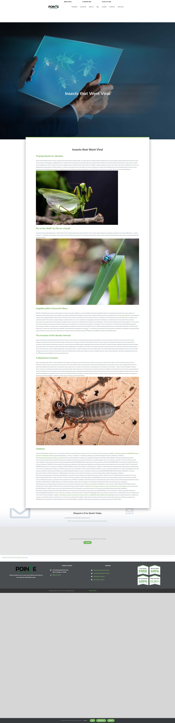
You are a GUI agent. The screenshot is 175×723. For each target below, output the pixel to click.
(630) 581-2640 (87, 1)
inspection (127, 165)
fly (68, 235)
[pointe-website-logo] (54, 5)
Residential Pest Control (101, 570)
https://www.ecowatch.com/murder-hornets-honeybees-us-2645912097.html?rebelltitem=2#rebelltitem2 (86, 495)
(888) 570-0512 (68, 1)
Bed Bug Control (99, 579)
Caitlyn (4, 557)
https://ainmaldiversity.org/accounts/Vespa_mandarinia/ (50, 457)
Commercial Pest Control (101, 573)
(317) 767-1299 (107, 1)
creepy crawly (110, 364)
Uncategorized (18, 557)
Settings (85, 720)
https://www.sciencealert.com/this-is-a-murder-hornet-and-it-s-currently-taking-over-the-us (109, 486)
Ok (92, 720)
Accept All (101, 720)
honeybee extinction (124, 315)
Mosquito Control (99, 576)
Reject (111, 720)
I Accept (87, 542)
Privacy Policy (92, 590)
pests (110, 328)
